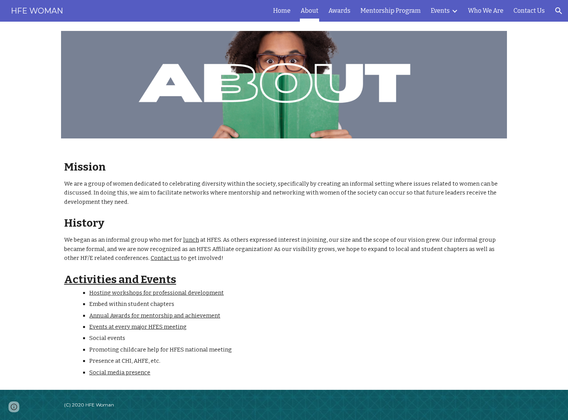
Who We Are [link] (485, 10)
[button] (558, 11)
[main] (284, 269)
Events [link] (440, 10)
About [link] (309, 10)
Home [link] (282, 10)
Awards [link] (339, 10)
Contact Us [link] (529, 10)
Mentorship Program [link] (391, 10)
